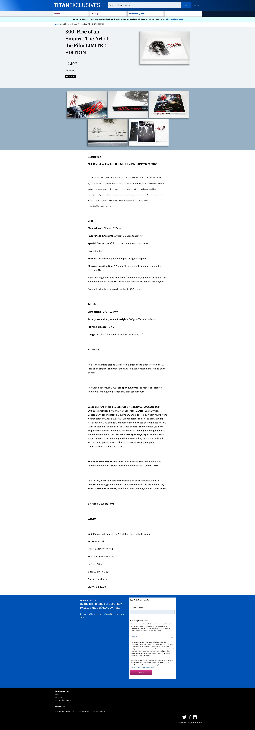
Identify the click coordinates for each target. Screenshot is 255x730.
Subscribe (141, 673)
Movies (57, 13)
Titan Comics (70, 711)
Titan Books (59, 711)
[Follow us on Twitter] (184, 719)
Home (56, 24)
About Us (58, 697)
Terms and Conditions (63, 700)
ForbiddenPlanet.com (174, 19)
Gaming (95, 13)
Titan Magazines (83, 711)
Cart (198, 5)
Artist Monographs (137, 13)
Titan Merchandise (98, 711)
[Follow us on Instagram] (195, 719)
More (168, 13)
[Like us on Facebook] (190, 719)
